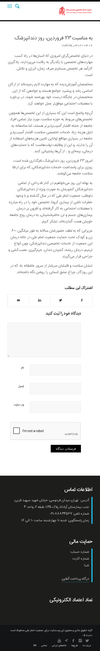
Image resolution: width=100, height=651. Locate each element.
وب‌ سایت (19, 404)
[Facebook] (73, 640)
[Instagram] (80, 640)
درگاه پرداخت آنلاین (75, 579)
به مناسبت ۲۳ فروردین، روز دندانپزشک (53, 38)
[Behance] (66, 640)
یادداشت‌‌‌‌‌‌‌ (67, 45)
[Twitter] (87, 640)
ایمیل (21, 386)
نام (22, 367)
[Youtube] (59, 640)
